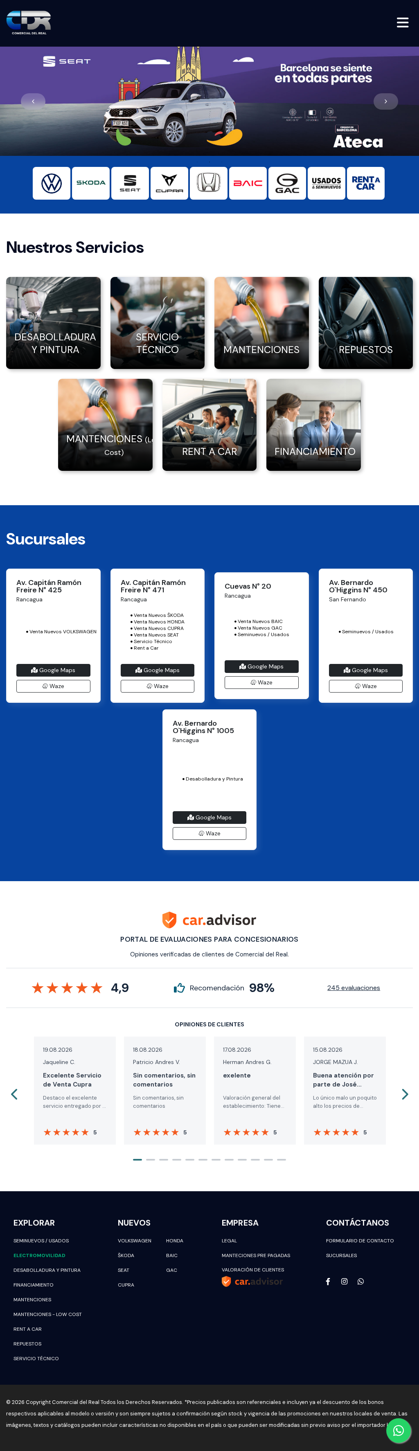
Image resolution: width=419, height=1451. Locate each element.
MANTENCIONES (32, 1299)
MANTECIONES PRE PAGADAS (256, 1255)
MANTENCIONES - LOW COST (48, 1314)
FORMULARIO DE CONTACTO (360, 1240)
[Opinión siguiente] (404, 1094)
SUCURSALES (341, 1255)
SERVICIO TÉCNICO (36, 1358)
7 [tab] (216, 1160)
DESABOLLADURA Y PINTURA (47, 1270)
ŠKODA (126, 1255)
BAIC (172, 1255)
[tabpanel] (209, 101)
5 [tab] (189, 1160)
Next (386, 101)
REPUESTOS (27, 1344)
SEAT (123, 1270)
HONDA (174, 1240)
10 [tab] (255, 1160)
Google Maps (56, 670)
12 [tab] (281, 1160)
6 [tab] (202, 1160)
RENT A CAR (28, 1329)
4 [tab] (176, 1160)
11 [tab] (268, 1160)
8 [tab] (229, 1160)
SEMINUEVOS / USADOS (41, 1240)
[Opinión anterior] (14, 1094)
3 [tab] (222, 162)
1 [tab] (197, 162)
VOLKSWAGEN (134, 1240)
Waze (56, 686)
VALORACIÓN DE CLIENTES (253, 1270)
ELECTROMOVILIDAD (39, 1255)
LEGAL (229, 1240)
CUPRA (126, 1285)
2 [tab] (209, 162)
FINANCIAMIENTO (34, 1285)
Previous (33, 101)
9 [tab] (242, 1160)
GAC (171, 1270)
